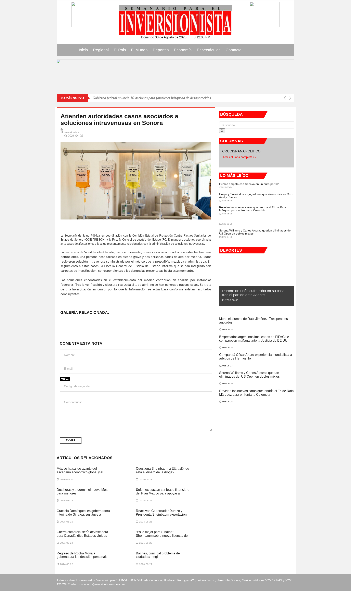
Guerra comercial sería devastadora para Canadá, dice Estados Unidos (82, 533)
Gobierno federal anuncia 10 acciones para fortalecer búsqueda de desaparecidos (152, 98)
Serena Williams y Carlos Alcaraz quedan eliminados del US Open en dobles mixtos (255, 232)
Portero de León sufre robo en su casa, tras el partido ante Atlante (254, 293)
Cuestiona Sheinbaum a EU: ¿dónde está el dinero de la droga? (162, 470)
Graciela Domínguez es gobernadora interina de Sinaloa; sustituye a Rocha (83, 514)
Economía (183, 50)
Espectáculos (209, 50)
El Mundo (139, 50)
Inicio (83, 50)
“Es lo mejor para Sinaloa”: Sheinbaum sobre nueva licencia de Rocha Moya (162, 535)
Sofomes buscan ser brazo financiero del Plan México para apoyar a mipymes (162, 493)
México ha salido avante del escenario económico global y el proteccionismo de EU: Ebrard (80, 472)
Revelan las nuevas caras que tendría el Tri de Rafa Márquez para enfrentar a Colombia (252, 209)
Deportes (161, 50)
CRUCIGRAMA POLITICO (241, 151)
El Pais (120, 50)
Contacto (234, 50)
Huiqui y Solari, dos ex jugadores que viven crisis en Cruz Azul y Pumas (256, 195)
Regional (101, 50)
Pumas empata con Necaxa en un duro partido (249, 184)
